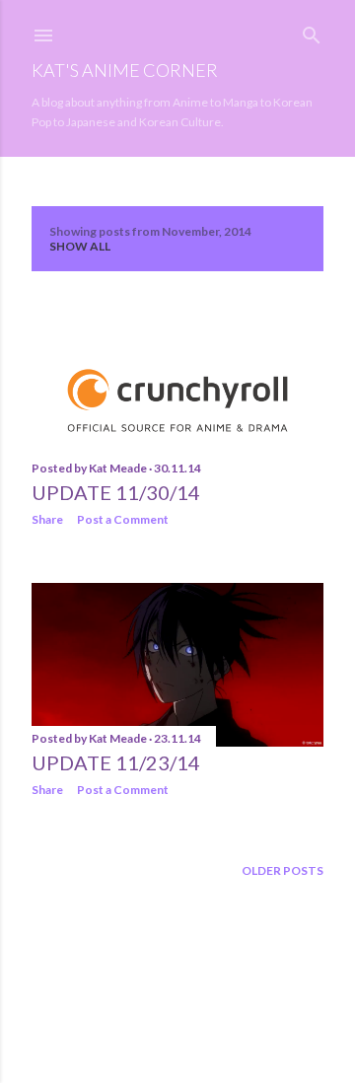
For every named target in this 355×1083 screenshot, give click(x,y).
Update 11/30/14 (116, 492)
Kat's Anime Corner (125, 70)
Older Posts (282, 870)
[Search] (311, 31)
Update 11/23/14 (116, 762)
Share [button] (47, 519)
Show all (79, 246)
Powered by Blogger (193, 988)
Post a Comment (123, 519)
